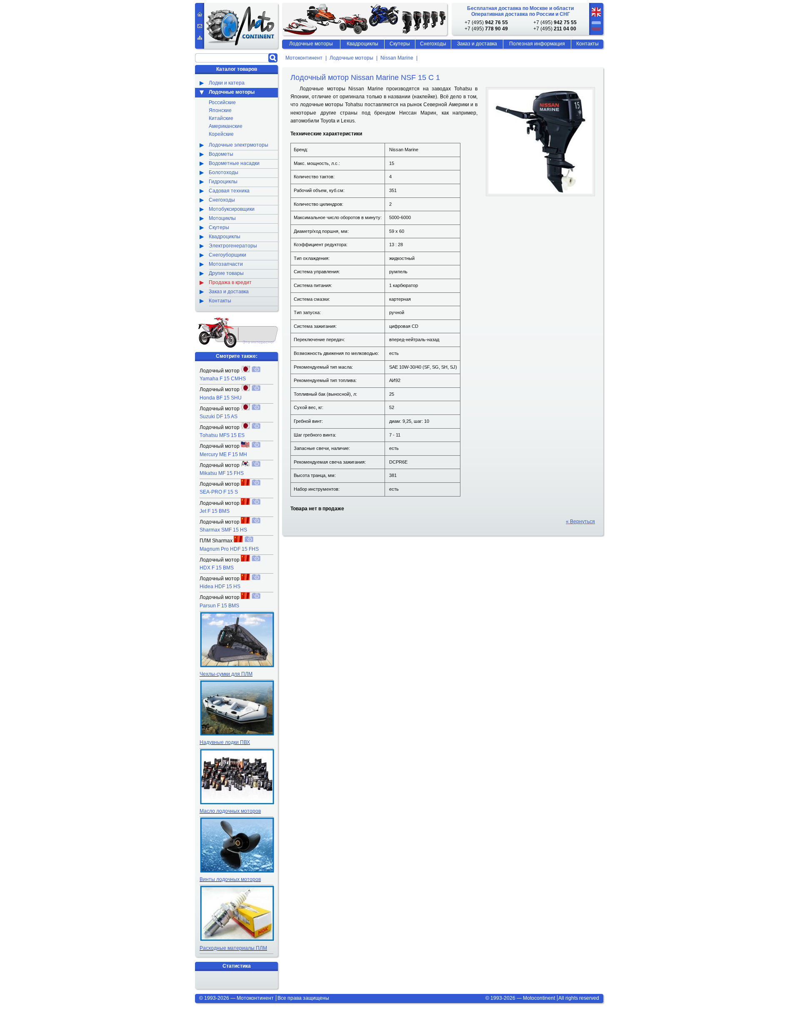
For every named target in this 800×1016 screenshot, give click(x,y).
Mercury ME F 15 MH (223, 454)
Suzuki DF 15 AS (219, 416)
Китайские (221, 118)
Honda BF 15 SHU (221, 398)
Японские (220, 110)
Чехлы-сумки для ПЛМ (226, 674)
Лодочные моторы (351, 58)
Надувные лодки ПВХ (225, 742)
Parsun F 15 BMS (219, 606)
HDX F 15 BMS (217, 568)
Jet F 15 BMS (215, 511)
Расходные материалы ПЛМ (233, 948)
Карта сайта (200, 38)
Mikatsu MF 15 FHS (222, 473)
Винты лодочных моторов (230, 879)
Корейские (221, 134)
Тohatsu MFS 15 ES (222, 435)
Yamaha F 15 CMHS (223, 379)
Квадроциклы (362, 44)
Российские (222, 102)
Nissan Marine (396, 58)
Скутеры (400, 44)
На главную (200, 14)
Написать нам (200, 26)
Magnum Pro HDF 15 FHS (229, 549)
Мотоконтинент (303, 58)
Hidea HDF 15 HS (220, 586)
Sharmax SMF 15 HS (223, 530)
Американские (225, 126)
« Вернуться (580, 521)
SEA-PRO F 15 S (219, 492)
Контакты (587, 44)
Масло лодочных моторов (230, 811)
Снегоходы (433, 44)
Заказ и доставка (477, 44)
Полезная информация (537, 44)
